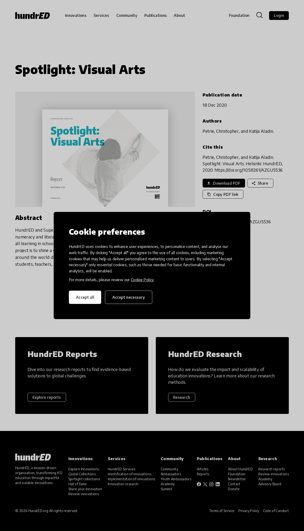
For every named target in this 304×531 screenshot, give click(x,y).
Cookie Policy (142, 279)
